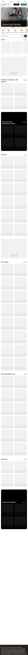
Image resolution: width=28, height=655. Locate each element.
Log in (16, 4)
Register (24, 4)
